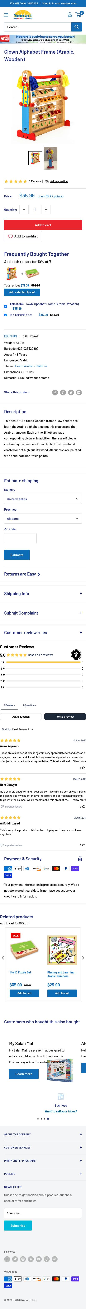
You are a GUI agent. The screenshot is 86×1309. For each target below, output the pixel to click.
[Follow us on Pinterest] (31, 1259)
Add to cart (43, 225)
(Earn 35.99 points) (50, 196)
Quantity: (10, 209)
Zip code (10, 529)
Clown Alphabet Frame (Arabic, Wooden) (44, 304)
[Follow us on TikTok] (47, 1259)
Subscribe (17, 1225)
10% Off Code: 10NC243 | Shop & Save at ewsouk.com (43, 3)
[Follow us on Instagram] (23, 1259)
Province (10, 509)
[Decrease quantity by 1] (24, 209)
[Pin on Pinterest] (63, 392)
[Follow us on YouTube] (39, 1259)
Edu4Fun (10, 336)
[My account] (70, 14)
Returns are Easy (20, 573)
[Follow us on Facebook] (7, 1259)
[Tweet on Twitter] (71, 392)
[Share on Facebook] (55, 392)
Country (9, 490)
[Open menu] (6, 14)
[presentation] (3, 957)
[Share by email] (79, 392)
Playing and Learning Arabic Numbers (61, 974)
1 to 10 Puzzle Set (21, 315)
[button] (35, 158)
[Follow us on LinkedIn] (55, 1259)
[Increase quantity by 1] (46, 209)
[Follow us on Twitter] (15, 1259)
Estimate (17, 555)
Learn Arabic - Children (31, 366)
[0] (78, 14)
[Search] (76, 27)
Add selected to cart (22, 292)
